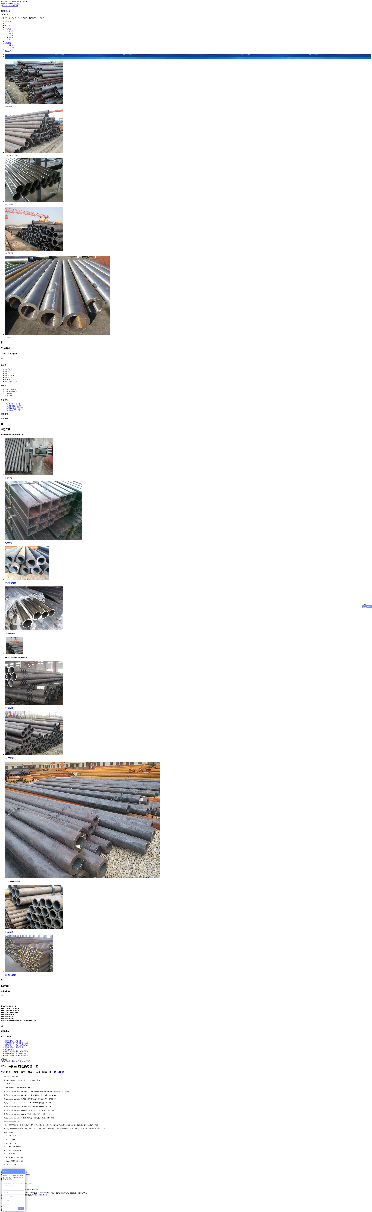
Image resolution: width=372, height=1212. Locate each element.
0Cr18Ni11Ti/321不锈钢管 (13, 406)
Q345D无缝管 (9, 375)
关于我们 (8, 25)
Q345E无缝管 (9, 377)
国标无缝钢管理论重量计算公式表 (16, 1043)
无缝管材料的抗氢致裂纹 (13, 1041)
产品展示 (8, 29)
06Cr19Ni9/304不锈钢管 (13, 404)
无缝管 (11, 31)
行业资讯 (12, 47)
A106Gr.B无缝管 (10, 379)
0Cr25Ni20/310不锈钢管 (13, 410)
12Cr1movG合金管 (11, 391)
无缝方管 (12, 39)
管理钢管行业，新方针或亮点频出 (16, 1045)
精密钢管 (12, 37)
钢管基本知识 (9, 1049)
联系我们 (17, 4)
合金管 (11, 33)
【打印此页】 (60, 1072)
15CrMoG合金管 (10, 389)
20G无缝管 (8, 369)
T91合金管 (8, 393)
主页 (13, 1061)
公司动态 (12, 45)
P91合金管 (8, 396)
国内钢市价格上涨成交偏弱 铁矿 (16, 1053)
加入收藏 (10, 4)
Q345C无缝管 (9, 373)
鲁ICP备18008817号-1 (39, 1195)
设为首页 (4, 4)
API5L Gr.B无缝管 (11, 381)
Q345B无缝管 (9, 371)
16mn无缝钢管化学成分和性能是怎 (16, 1055)
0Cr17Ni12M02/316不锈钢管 (14, 408)
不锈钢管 (12, 35)
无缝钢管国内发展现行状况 (14, 1047)
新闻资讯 (8, 43)
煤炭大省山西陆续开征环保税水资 (16, 1051)
